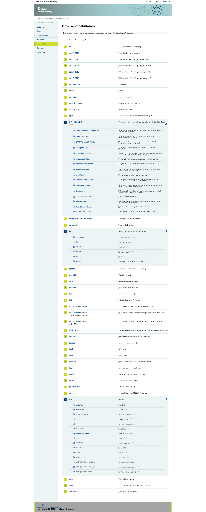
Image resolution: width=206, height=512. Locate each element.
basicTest (79, 405)
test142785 (79, 443)
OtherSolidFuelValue (83, 185)
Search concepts (90, 40)
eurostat (73, 225)
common (73, 97)
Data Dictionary (55, 18)
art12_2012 (74, 53)
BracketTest (80, 410)
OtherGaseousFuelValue (84, 179)
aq (70, 47)
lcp (70, 368)
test (70, 399)
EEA (47, 1)
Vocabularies (42, 44)
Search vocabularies (72, 40)
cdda (71, 91)
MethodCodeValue (82, 169)
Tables (39, 31)
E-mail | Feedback (44, 505)
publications (74, 387)
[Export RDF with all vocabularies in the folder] (166, 124)
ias (70, 294)
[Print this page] (154, 1)
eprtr (71, 116)
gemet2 (72, 275)
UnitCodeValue (81, 201)
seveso (72, 393)
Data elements (42, 35)
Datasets (40, 27)
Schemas (40, 40)
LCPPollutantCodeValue (84, 153)
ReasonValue (80, 191)
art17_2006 (74, 66)
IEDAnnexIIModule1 (78, 306)
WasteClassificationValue (85, 207)
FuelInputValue (81, 148)
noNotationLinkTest (83, 433)
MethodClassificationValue (85, 164)
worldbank (74, 492)
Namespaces (42, 52)
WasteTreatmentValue (83, 211)
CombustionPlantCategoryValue (87, 130)
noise (71, 380)
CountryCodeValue (82, 136)
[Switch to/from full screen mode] (157, 1)
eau (77, 419)
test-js (78, 438)
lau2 (71, 355)
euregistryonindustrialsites (81, 219)
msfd (71, 374)
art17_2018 (74, 78)
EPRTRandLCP (76, 122)
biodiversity (74, 84)
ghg (71, 281)
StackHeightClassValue (84, 197)
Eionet (47, 18)
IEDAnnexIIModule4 (78, 321)
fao (70, 231)
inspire (72, 337)
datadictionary (75, 103)
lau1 (71, 349)
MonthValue (80, 175)
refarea (78, 252)
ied (70, 300)
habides (72, 288)
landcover (73, 343)
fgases (72, 269)
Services (40, 48)
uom (71, 479)
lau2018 (72, 362)
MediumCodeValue (83, 159)
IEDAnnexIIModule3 (78, 313)
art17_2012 (74, 72)
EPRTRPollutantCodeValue (85, 142)
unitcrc (78, 261)
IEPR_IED (73, 330)
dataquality (74, 109)
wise (71, 485)
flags (77, 242)
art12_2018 (74, 59)
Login (150, 1)
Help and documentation (46, 23)
